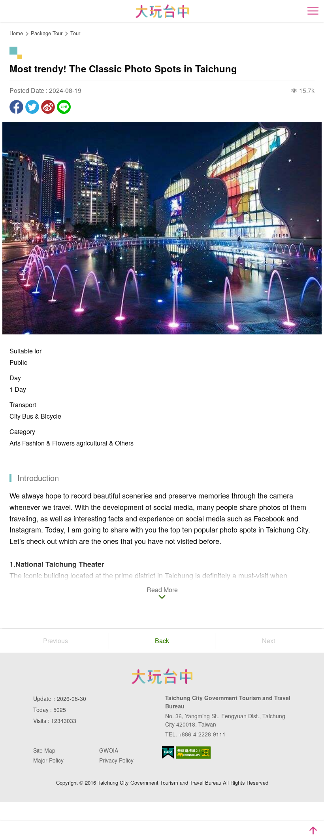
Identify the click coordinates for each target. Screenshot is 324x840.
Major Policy (48, 760)
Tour (75, 33)
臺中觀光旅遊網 (162, 11)
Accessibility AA (193, 752)
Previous (55, 640)
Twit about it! (32, 107)
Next (268, 640)
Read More (162, 590)
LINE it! (64, 107)
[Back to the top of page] (313, 830)
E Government (168, 752)
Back (162, 640)
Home (16, 33)
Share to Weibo (48, 107)
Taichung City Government (162, 676)
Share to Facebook (16, 107)
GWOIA (108, 750)
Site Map (44, 750)
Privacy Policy (116, 760)
